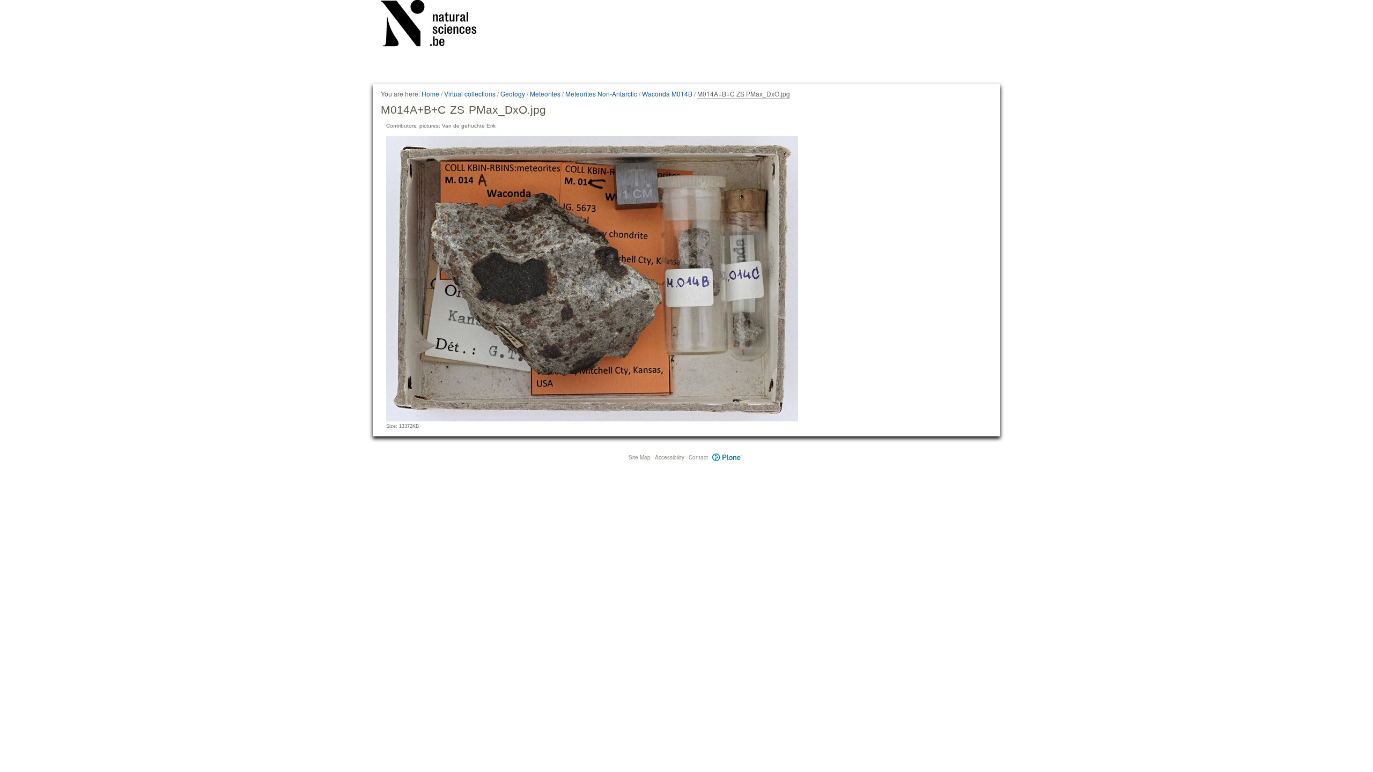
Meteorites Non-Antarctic (601, 93)
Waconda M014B (667, 93)
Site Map (640, 457)
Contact (698, 457)
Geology (512, 93)
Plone (727, 457)
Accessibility (669, 457)
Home (430, 93)
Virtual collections (470, 93)
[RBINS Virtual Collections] (435, 25)
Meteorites (545, 93)
